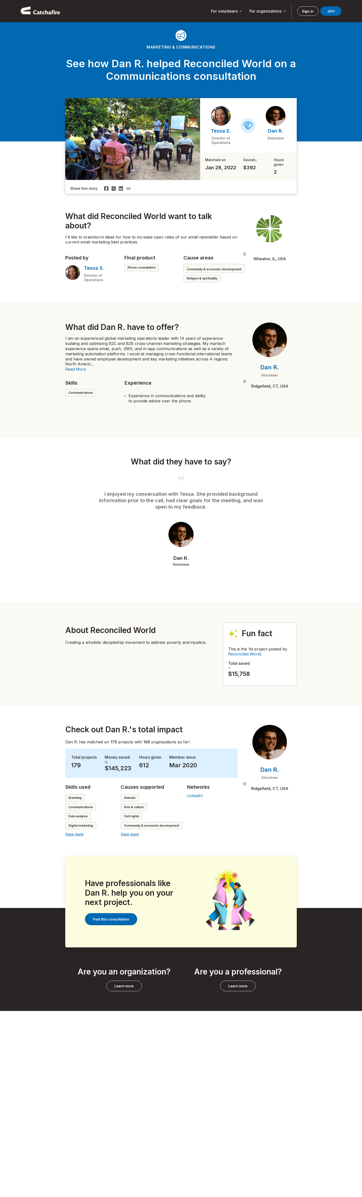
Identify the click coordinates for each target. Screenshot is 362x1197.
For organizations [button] (267, 11)
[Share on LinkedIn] (121, 188)
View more (74, 834)
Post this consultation (111, 919)
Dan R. (275, 131)
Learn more (124, 986)
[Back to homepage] (40, 11)
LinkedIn (195, 795)
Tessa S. (221, 131)
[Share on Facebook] (106, 188)
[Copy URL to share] (128, 188)
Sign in (307, 11)
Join (331, 11)
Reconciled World (244, 653)
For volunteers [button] (227, 11)
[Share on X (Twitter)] (114, 188)
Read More (75, 369)
